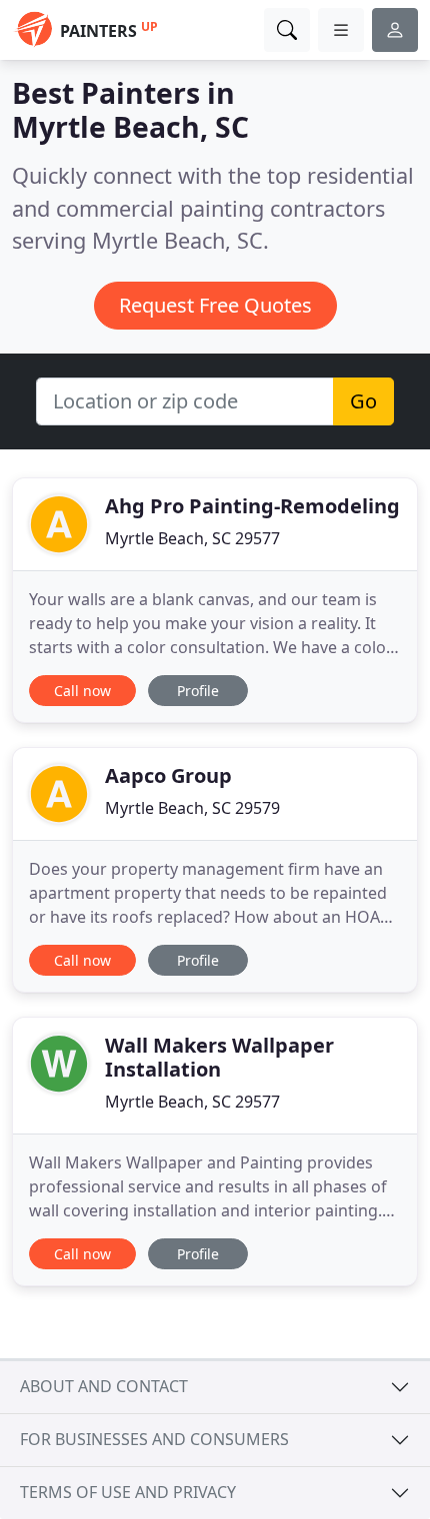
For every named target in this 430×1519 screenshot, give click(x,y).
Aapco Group (168, 775)
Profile (198, 690)
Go (363, 400)
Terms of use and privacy (128, 1492)
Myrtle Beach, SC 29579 (192, 808)
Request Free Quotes (215, 305)
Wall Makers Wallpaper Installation (219, 1057)
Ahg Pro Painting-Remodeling (252, 505)
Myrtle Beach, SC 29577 (192, 538)
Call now (82, 690)
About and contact (104, 1386)
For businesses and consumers (154, 1439)
